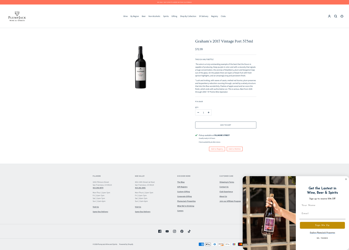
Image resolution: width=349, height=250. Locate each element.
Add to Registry (217, 149)
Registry (214, 16)
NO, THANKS (322, 238)
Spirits (166, 16)
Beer (144, 16)
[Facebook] (160, 231)
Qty (196, 107)
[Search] (336, 16)
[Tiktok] (189, 231)
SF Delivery (203, 16)
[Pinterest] (182, 231)
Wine (125, 16)
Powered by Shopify (126, 244)
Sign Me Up (322, 225)
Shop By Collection (188, 16)
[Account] (329, 16)
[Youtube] (167, 231)
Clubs (223, 16)
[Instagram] (174, 231)
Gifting (174, 16)
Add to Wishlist (235, 149)
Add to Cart (225, 125)
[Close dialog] (346, 179)
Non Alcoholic (154, 16)
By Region (134, 16)
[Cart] (342, 16)
